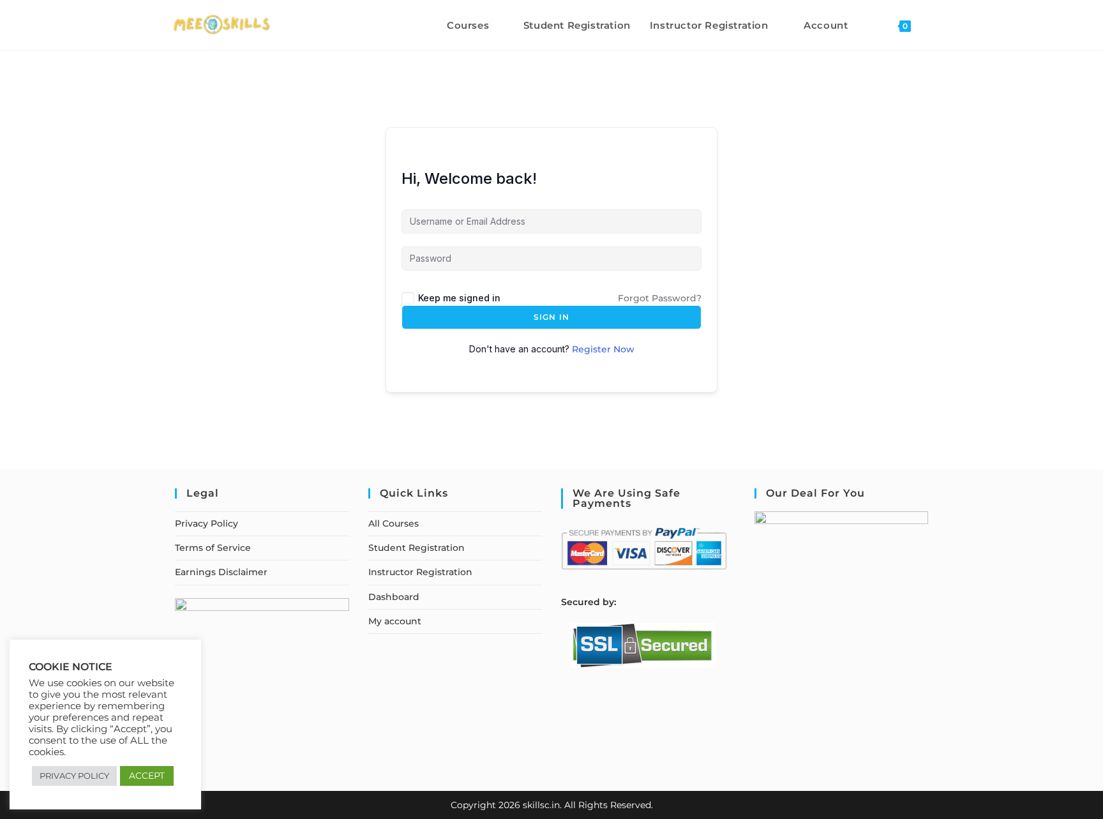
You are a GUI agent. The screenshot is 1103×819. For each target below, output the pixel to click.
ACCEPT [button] (147, 775)
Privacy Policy (206, 523)
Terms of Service (213, 547)
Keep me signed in (459, 297)
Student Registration (416, 547)
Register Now (603, 349)
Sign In (551, 317)
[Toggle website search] (933, 25)
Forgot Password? (660, 298)
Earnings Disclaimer (221, 572)
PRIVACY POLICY (74, 775)
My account (394, 621)
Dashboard (393, 597)
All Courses (393, 523)
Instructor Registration (420, 572)
